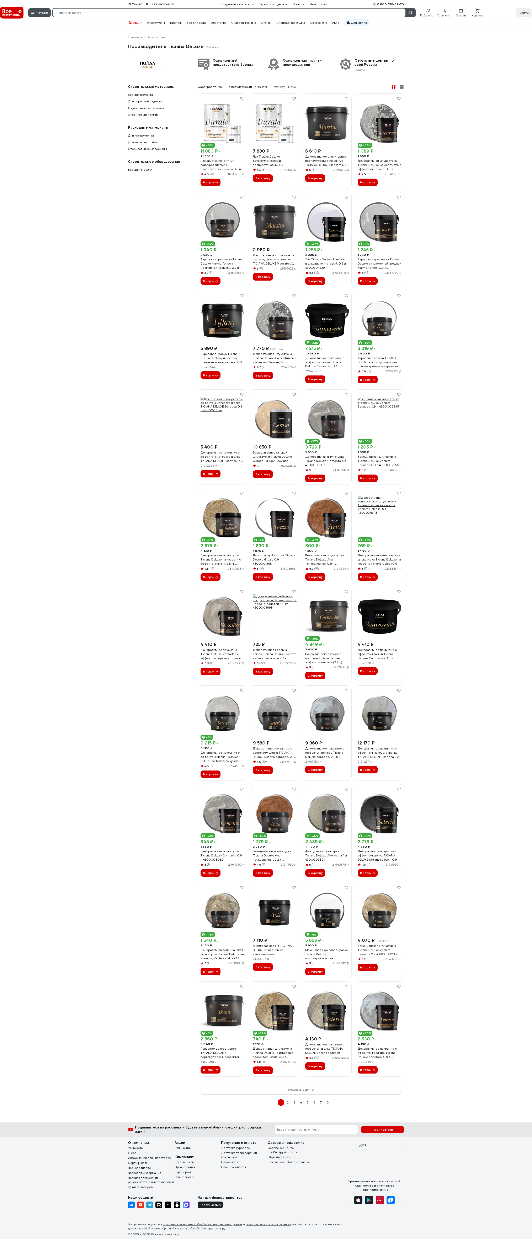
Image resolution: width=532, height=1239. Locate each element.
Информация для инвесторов (149, 1158)
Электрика (218, 23)
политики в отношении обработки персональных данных (202, 1224)
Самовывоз (229, 1162)
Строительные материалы (147, 149)
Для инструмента (141, 135)
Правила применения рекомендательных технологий (151, 1180)
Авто (335, 23)
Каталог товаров (140, 1187)
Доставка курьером (235, 1148)
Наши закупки (184, 1177)
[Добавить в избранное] (241, 98)
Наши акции (183, 1148)
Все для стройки (140, 169)
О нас (132, 1153)
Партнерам (183, 1172)
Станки (266, 23)
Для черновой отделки (145, 101)
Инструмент (156, 23)
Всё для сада (196, 23)
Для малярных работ (143, 142)
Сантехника (318, 23)
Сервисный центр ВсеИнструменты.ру (282, 1150)
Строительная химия (143, 115)
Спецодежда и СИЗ (290, 23)
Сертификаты (138, 1163)
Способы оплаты (233, 1167)
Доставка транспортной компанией (239, 1155)
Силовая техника (243, 23)
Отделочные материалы (146, 108)
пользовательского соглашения (268, 1224)
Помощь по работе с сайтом (288, 1162)
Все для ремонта (140, 95)
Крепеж (176, 23)
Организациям (185, 1167)
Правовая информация (144, 1173)
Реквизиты (135, 1148)
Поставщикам (184, 1162)
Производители (139, 1168)
